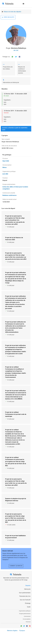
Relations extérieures (9, 195)
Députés (27, 585)
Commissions (27, 616)
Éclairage (27, 603)
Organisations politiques (25, 610)
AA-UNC (16, 50)
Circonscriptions (27, 619)
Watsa (4, 167)
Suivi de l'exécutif (25, 600)
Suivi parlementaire (24, 592)
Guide (28, 607)
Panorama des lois (24, 596)
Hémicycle (27, 589)
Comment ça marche (16, 565)
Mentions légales (12, 630)
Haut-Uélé (5, 161)
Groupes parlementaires (25, 613)
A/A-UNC (5, 174)
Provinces (28, 621)
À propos (22, 630)
